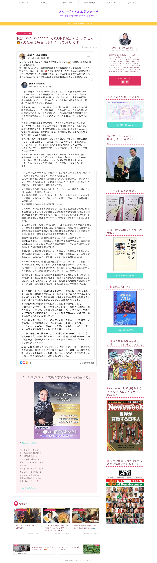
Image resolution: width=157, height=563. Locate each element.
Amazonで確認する (125, 275)
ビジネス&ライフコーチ (24, 33)
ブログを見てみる (125, 125)
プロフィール (46, 3)
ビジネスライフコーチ (111, 4)
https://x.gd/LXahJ (29, 443)
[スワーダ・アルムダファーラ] (78, 16)
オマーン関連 (67, 3)
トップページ (24, 3)
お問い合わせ (133, 3)
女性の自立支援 (89, 3)
